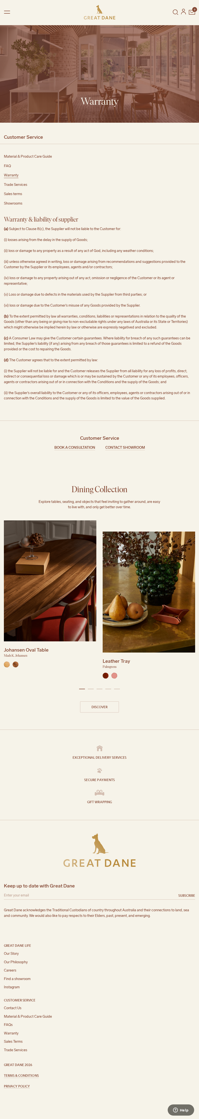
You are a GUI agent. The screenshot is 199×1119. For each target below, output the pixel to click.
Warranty (11, 175)
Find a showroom (17, 979)
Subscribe (186, 895)
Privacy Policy (17, 1086)
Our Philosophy (16, 962)
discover (99, 707)
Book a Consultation (74, 447)
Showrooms (13, 203)
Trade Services (15, 184)
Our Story (11, 953)
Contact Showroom (125, 447)
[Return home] (99, 12)
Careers (10, 970)
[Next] (192, 601)
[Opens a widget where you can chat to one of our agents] (180, 1110)
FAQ (7, 166)
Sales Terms (13, 1041)
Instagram (12, 987)
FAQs (8, 1025)
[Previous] (7, 601)
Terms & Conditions (21, 1075)
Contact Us (12, 1008)
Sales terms (13, 194)
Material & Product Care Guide (28, 156)
